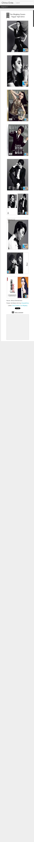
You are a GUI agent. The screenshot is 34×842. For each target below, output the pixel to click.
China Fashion (16, 305)
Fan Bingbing (23, 305)
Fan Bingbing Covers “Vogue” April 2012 (17, 15)
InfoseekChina (25, 303)
